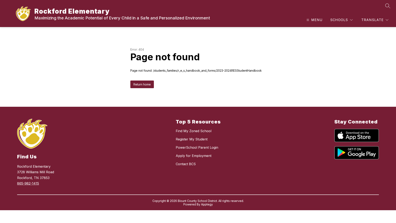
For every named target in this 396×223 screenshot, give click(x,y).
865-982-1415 (28, 183)
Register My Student (191, 139)
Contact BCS (186, 164)
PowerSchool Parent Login (197, 147)
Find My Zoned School (193, 131)
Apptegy (207, 204)
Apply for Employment (193, 156)
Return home (142, 84)
